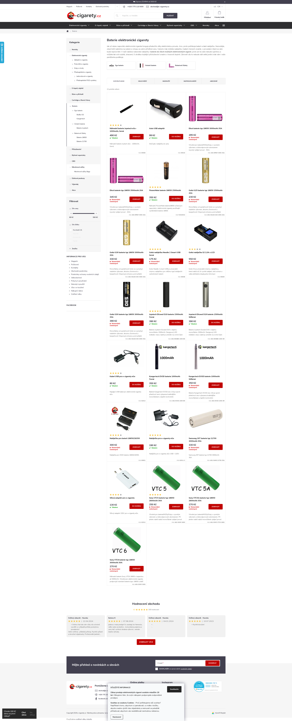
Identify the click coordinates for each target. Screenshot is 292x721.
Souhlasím (174, 689)
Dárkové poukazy (78, 178)
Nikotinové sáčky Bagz (82, 172)
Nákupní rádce (77, 291)
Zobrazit (137, 137)
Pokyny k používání (79, 281)
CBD (73, 161)
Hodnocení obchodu (146, 604)
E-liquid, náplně (77, 88)
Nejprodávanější (190, 81)
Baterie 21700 (82, 141)
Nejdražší (166, 81)
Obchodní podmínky (102, 7)
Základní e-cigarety (80, 60)
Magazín (69, 7)
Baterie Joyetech (82, 128)
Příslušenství (76, 149)
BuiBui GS (80, 115)
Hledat (170, 15)
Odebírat (212, 663)
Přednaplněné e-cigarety (82, 72)
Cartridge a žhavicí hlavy (81, 100)
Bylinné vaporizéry (78, 155)
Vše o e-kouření (77, 287)
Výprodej (75, 184)
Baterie (74, 106)
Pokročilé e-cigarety (81, 64)
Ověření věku (76, 294)
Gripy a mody (79, 68)
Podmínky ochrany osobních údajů (85, 274)
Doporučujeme (118, 81)
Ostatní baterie (79, 124)
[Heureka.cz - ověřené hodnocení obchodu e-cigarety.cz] (208, 686)
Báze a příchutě (77, 94)
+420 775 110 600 (105, 695)
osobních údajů (186, 669)
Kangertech (81, 119)
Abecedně (213, 81)
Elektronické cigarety (79, 55)
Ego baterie (78, 110)
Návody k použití (78, 284)
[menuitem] (79, 25)
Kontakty (89, 7)
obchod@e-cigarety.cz (106, 691)
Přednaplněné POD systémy (86, 80)
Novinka (76, 237)
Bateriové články (80, 133)
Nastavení (117, 717)
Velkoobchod (76, 277)
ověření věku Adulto (84, 719)
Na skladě (77, 230)
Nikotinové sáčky (78, 167)
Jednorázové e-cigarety (84, 76)
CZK (218, 7)
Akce (74, 190)
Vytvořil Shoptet (220, 713)
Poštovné (79, 7)
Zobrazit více (146, 642)
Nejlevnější (142, 81)
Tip (75, 241)
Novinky (75, 49)
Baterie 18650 (82, 137)
